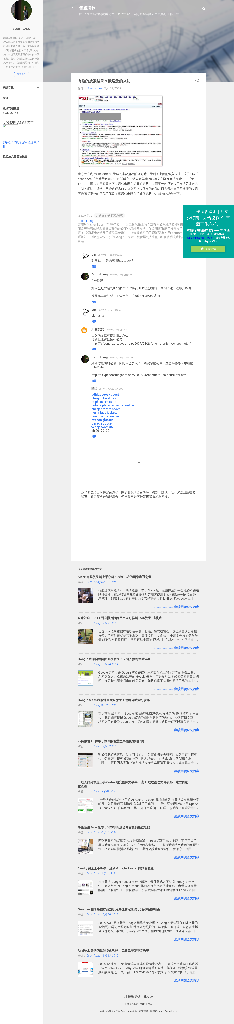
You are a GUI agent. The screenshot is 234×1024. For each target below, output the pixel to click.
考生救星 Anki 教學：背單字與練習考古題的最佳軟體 (114, 827)
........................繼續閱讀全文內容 (176, 607)
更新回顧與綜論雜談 (109, 215)
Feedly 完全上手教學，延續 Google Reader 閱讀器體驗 (116, 868)
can (94, 254)
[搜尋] (204, 9)
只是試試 (97, 329)
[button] (197, 81)
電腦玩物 (87, 8)
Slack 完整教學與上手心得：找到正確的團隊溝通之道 (114, 577)
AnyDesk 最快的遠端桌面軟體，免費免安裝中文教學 (113, 950)
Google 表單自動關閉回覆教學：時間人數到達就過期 (114, 659)
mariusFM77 (146, 1004)
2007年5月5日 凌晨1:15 (120, 274)
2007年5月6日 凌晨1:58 (109, 310)
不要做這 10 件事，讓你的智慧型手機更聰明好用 (111, 741)
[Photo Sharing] (120, 166)
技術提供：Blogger (140, 996)
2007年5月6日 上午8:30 (116, 329)
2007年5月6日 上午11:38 (121, 357)
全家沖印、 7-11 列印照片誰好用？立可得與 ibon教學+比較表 (120, 618)
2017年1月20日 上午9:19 (111, 389)
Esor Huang (99, 274)
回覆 (93, 266)
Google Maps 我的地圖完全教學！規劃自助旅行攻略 (114, 700)
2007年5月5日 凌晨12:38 (110, 254)
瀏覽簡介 (21, 74)
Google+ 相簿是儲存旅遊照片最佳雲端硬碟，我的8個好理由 (119, 909)
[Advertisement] (138, 46)
